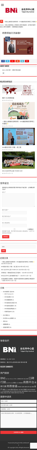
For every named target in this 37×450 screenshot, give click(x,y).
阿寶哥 (12, 392)
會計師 (11, 391)
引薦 (19, 389)
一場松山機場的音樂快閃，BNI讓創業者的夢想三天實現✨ (17, 262)
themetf (27, 443)
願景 (16, 392)
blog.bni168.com (20, 443)
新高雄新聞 (32, 389)
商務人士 (15, 383)
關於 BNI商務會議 (8, 98)
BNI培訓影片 (8, 297)
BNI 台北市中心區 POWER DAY (12, 171)
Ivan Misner (11, 378)
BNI (2, 378)
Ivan (7, 378)
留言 (4, 192)
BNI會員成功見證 (9, 303)
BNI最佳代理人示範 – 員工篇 (11, 147)
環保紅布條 (31, 391)
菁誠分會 (6, 392)
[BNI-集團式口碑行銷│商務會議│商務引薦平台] (20, 10)
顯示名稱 (5, 210)
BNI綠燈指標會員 (9, 308)
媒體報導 (5, 324)
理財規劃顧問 (25, 391)
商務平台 (28, 382)
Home (2, 25)
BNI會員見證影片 (9, 305)
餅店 (18, 392)
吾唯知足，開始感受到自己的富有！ (11, 272)
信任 (25, 378)
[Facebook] (18, 445)
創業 (27, 378)
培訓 (30, 386)
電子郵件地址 (6, 216)
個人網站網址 (6, 223)
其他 (4, 321)
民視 (18, 391)
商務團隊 (20, 383)
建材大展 (13, 389)
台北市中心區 (9, 383)
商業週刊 (20, 386)
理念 (20, 391)
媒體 (33, 386)
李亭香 (14, 391)
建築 (17, 389)
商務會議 (12, 386)
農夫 (10, 392)
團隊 (23, 386)
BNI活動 (5, 315)
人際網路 (19, 378)
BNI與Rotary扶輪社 (8, 318)
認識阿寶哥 (6, 327)
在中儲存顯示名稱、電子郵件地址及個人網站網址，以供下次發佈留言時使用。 (18, 231)
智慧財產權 (6, 391)
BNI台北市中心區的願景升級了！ (10, 275)
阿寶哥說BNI (8, 311)
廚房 (9, 389)
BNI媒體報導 (8, 300)
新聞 (28, 389)
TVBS (15, 378)
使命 (22, 378)
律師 (22, 389)
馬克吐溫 (22, 392)
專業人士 (5, 389)
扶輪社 (25, 389)
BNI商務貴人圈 (7, 291)
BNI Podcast (8, 294)
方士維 (2, 391)
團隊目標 (27, 386)
